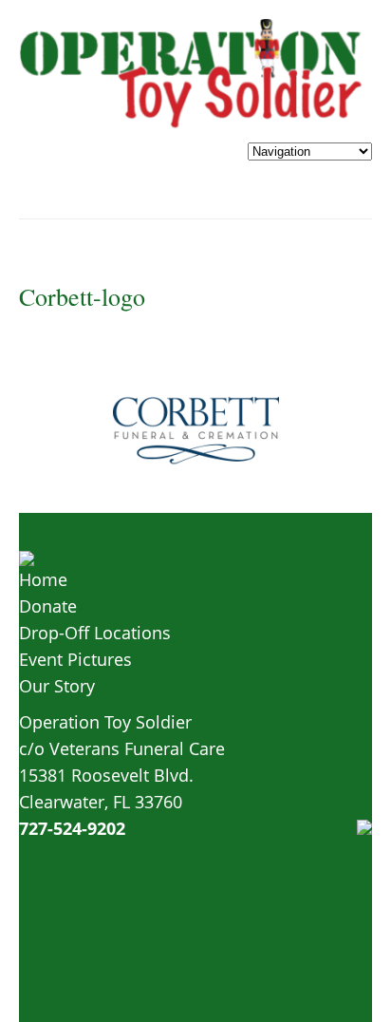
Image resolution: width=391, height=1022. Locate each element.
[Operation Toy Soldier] (192, 124)
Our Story (57, 685)
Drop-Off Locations (95, 632)
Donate (48, 606)
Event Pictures (75, 659)
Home (43, 579)
